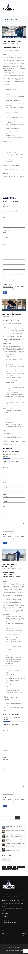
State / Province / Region (7, 260)
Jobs (3, 869)
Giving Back (9, 867)
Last (4, 223)
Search (3, 815)
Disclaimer (22, 950)
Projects (12, 950)
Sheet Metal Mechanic (12, 41)
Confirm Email (5, 237)
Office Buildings (9, 869)
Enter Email (5, 232)
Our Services (7, 950)
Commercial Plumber (11, 314)
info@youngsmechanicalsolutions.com (11, 922)
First (4, 219)
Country (4, 270)
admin (8, 43)
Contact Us (17, 950)
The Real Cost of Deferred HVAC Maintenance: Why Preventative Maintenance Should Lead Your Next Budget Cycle (16, 845)
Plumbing (15, 869)
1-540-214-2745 (7, 920)
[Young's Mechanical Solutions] (8, 7)
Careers (4, 867)
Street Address (6, 246)
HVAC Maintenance (20, 867)
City (4, 256)
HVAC (14, 867)
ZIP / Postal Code (6, 265)
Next (5, 292)
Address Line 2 (6, 251)
